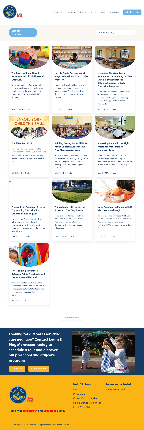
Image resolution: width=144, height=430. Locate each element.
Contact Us (17, 368)
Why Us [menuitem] (93, 12)
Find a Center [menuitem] (57, 12)
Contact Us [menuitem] (114, 12)
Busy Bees (49, 411)
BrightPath (30, 411)
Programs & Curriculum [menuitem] (76, 12)
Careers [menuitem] (103, 12)
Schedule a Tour (132, 12)
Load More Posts (72, 317)
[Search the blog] (132, 33)
